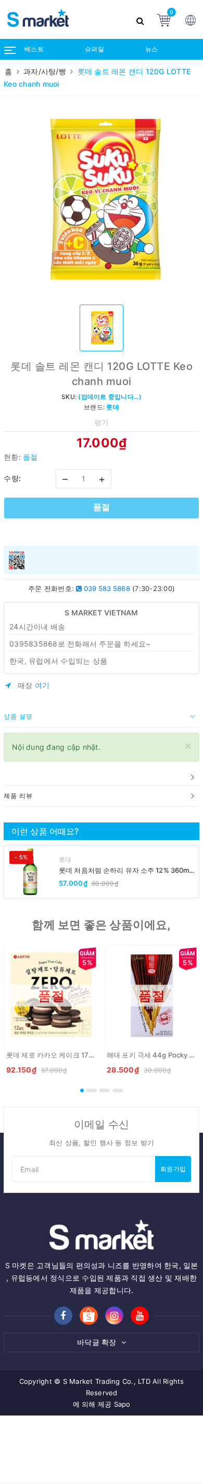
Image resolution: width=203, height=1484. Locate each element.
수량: (12, 478)
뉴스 (151, 49)
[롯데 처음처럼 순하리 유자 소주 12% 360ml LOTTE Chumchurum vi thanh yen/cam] (30, 871)
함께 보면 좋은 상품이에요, (101, 924)
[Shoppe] (89, 1316)
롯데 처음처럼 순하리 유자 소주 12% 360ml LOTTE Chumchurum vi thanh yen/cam (125, 870)
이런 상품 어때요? (45, 831)
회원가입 (173, 1169)
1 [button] (82, 1090)
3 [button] (104, 1090)
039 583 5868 (106, 588)
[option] (101, 199)
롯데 (65, 859)
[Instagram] (114, 1316)
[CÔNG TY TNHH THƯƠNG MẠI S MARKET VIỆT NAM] (65, 19)
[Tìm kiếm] (141, 19)
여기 (42, 685)
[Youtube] (140, 1316)
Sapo (122, 1404)
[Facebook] (63, 1316)
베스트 (34, 49)
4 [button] (117, 1090)
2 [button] (91, 1090)
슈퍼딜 (94, 49)
